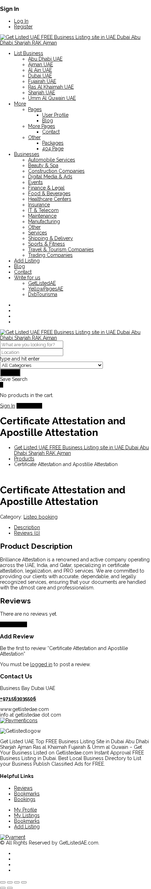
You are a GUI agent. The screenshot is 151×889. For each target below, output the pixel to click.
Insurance (39, 204)
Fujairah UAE (42, 81)
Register (23, 26)
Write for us (27, 277)
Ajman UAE (40, 64)
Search (10, 372)
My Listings (27, 815)
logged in (41, 664)
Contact (51, 132)
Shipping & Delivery (50, 238)
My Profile (25, 810)
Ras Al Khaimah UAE (51, 87)
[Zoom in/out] (3, 882)
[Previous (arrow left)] (3, 888)
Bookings (24, 799)
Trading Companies (50, 255)
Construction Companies (56, 171)
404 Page (53, 148)
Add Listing (27, 261)
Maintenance (42, 216)
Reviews (23, 788)
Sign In (7, 406)
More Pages (41, 126)
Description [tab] (27, 527)
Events (35, 182)
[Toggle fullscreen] (10, 882)
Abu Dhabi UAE (45, 59)
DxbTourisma (42, 294)
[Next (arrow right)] (10, 888)
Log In (21, 21)
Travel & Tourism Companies (61, 249)
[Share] (17, 882)
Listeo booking (41, 517)
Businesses (26, 154)
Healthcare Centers (49, 199)
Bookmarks (27, 793)
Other (34, 137)
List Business (28, 53)
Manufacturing (44, 221)
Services (37, 232)
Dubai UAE (40, 75)
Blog (47, 120)
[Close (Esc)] (24, 882)
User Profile (55, 115)
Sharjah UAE (41, 92)
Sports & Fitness (46, 244)
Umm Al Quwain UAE (52, 98)
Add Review (13, 624)
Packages (53, 143)
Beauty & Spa (43, 165)
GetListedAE (42, 283)
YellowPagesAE (45, 289)
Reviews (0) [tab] (27, 533)
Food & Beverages (49, 193)
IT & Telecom (43, 210)
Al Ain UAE (40, 70)
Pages (35, 109)
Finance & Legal (46, 188)
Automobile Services (51, 160)
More (20, 104)
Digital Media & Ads (50, 176)
